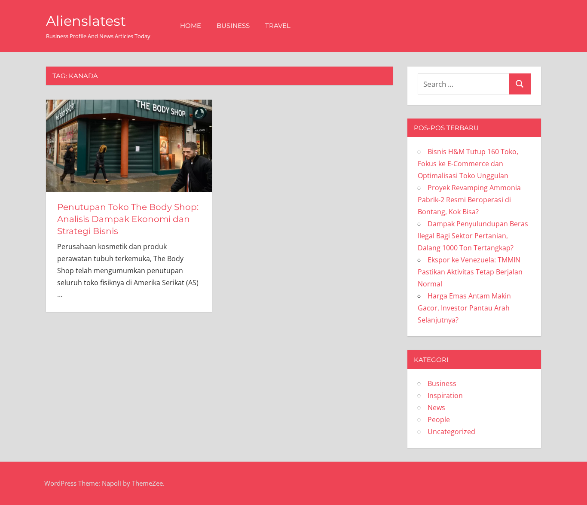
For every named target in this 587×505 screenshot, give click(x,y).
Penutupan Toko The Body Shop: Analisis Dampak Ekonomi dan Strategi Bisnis (128, 219)
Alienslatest (86, 20)
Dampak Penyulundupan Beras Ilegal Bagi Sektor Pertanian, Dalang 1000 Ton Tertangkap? (473, 235)
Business (233, 25)
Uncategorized (451, 431)
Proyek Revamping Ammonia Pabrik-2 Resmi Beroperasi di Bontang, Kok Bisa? (469, 199)
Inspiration (445, 395)
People (439, 419)
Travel (277, 25)
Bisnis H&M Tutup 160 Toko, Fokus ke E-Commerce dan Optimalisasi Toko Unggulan (468, 163)
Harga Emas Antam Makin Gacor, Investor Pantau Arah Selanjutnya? (464, 308)
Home (190, 25)
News (436, 407)
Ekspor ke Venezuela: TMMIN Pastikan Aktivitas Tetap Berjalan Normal (470, 272)
